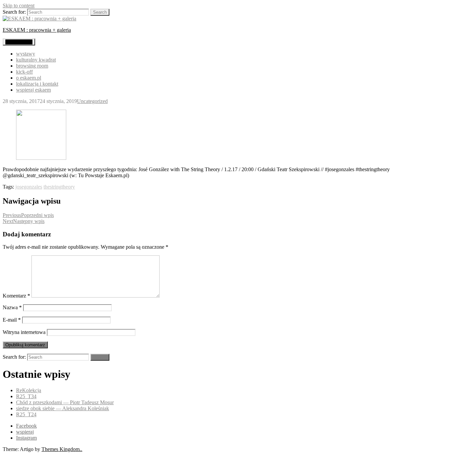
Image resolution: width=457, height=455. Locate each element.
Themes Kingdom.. (61, 449)
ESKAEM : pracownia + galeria (37, 30)
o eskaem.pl (28, 78)
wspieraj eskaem (33, 90)
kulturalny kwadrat (36, 60)
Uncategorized (92, 101)
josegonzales (28, 187)
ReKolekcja (28, 390)
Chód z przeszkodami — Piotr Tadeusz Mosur (65, 402)
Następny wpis (23, 221)
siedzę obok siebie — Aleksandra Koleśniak (62, 408)
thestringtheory (59, 187)
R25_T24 (26, 414)
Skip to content (18, 5)
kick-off (24, 72)
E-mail (12, 320)
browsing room (32, 66)
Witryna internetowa (24, 332)
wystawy (25, 53)
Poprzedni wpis (28, 215)
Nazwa (12, 307)
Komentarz (16, 296)
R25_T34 (26, 396)
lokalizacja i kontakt (37, 84)
